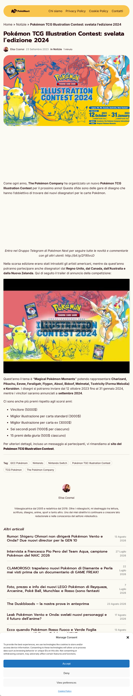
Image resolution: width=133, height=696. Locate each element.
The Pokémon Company (40, 469)
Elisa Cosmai (17, 49)
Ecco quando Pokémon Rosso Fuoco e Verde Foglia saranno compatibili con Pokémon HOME (51, 632)
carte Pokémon (94, 193)
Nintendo (38, 463)
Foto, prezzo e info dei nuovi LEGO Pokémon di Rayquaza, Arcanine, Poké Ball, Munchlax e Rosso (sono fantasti (57, 589)
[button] (128, 637)
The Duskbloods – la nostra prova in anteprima (48, 604)
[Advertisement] (66, 153)
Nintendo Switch (57, 463)
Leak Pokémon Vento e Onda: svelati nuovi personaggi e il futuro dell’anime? (57, 617)
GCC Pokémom (19, 463)
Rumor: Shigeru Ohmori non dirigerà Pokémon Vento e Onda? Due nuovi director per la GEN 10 (55, 538)
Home (7, 24)
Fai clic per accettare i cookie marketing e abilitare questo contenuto (66, 326)
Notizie (21, 24)
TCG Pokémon (13, 469)
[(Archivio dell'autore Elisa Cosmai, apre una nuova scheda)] (66, 491)
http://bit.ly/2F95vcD (79, 255)
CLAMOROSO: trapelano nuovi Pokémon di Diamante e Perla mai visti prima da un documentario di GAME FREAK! (60, 570)
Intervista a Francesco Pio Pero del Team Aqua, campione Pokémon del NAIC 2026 (57, 553)
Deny (67, 673)
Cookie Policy (65, 691)
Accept (66, 663)
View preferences (66, 682)
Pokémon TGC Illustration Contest (91, 463)
